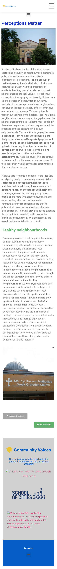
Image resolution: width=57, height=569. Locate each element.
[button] (51, 5)
